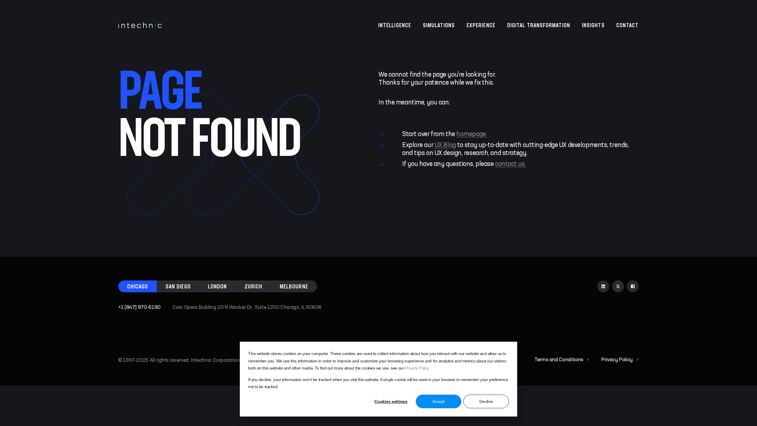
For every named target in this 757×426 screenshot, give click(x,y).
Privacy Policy (417, 368)
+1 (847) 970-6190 (139, 307)
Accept (438, 401)
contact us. (510, 164)
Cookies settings (390, 401)
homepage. (471, 134)
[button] (137, 286)
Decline (486, 401)
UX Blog (445, 145)
